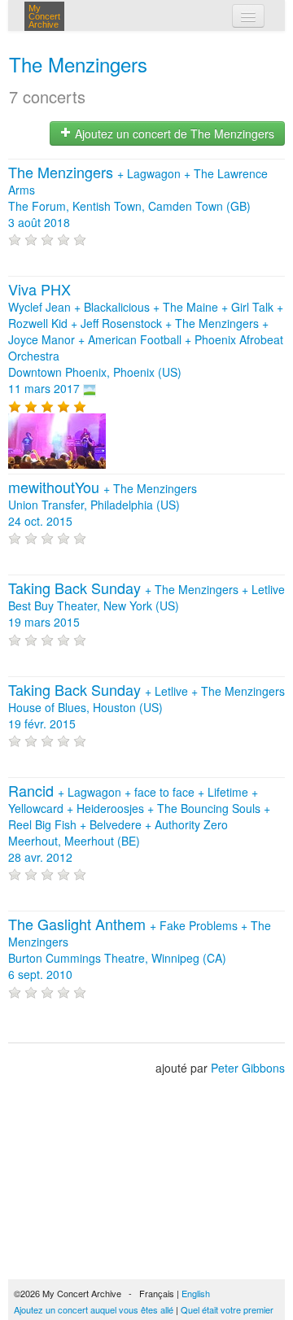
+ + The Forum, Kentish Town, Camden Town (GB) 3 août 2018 (138, 197)
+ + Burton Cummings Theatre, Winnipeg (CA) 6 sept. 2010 (139, 949)
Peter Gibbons (248, 1068)
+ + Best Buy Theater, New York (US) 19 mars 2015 (146, 605)
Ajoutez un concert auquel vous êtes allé (93, 1309)
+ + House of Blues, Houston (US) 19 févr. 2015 (146, 707)
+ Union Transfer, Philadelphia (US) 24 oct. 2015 (102, 504)
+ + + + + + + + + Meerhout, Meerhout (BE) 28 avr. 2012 (139, 824)
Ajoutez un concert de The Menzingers (173, 133)
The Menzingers (78, 64)
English (195, 1293)
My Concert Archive (44, 16)
